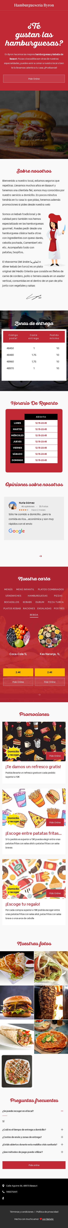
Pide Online (34, 78)
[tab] (8, 589)
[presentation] (39, 694)
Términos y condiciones (21, 1211)
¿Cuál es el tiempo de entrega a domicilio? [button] (24, 1129)
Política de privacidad (47, 1211)
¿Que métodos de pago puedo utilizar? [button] (22, 1152)
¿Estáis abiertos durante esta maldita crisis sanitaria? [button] (29, 1144)
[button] (40, 556)
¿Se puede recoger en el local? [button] (18, 1111)
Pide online (34, 1165)
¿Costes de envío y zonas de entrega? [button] (22, 1137)
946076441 (11, 1191)
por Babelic (48, 1219)
